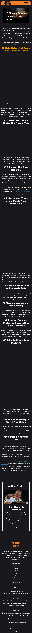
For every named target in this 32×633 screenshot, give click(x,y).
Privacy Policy (16, 582)
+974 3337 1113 (22, 622)
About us (16, 568)
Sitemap (16, 587)
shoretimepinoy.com (18, 629)
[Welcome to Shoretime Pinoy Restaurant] (7, 3)
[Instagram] (19, 631)
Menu (16, 575)
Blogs (16, 573)
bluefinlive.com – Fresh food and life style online (16, 593)
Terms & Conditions (16, 585)
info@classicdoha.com (19, 619)
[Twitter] (12, 631)
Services (16, 570)
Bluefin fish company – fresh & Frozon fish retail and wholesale (16, 597)
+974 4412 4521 (13, 622)
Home (16, 566)
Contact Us (16, 580)
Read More (16, 527)
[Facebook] (16, 631)
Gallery (16, 577)
